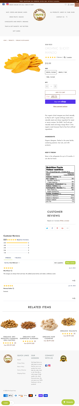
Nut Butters (24, 26)
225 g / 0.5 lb (51, 72)
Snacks (21, 17)
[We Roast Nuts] (39, 15)
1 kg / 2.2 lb (50, 77)
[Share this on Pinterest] (57, 228)
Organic (25, 22)
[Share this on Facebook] (52, 228)
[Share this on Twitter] (47, 228)
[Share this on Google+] (62, 228)
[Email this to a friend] (68, 228)
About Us (63, 12)
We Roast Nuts (12, 391)
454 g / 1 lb (62, 72)
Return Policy (20, 366)
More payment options (60, 106)
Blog (73, 12)
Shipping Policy (21, 373)
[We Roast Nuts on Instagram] (7, 5)
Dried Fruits (14, 17)
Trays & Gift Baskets (12, 26)
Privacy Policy (20, 363)
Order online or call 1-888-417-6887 (21, 5)
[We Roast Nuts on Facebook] (3, 5)
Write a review (64, 221)
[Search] (67, 17)
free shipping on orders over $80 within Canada (39, 1)
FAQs (68, 12)
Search (19, 360)
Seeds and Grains (16, 12)
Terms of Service (21, 370)
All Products (54, 12)
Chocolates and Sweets (13, 22)
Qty (46, 82)
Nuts (7, 12)
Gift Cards (16, 31)
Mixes (25, 12)
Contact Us (60, 17)
